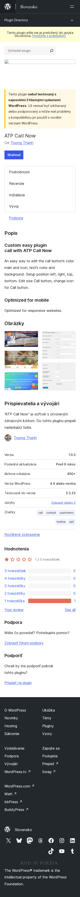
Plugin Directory (16, 20)
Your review (14, 610)
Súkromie (11, 733)
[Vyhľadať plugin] (51, 50)
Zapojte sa (51, 748)
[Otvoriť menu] (73, 6)
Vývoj (13, 206)
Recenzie (16, 183)
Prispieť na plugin (18, 683)
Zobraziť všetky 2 (63, 502)
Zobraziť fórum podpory (24, 643)
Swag (49, 772)
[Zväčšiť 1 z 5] (32, 337)
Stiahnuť (13, 155)
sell (71, 521)
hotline (61, 521)
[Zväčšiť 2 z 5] (32, 356)
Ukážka (48, 710)
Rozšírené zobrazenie (22, 534)
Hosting (10, 726)
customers (67, 512)
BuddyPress (16, 809)
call (40, 512)
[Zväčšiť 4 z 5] (69, 337)
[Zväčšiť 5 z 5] (69, 368)
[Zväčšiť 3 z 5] (32, 378)
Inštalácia (17, 195)
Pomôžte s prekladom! (49, 36)
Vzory (47, 733)
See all (70, 610)
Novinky (11, 718)
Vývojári (11, 764)
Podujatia (50, 756)
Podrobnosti (19, 172)
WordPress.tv (17, 772)
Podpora (16, 218)
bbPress (13, 802)
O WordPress (15, 710)
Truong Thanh (21, 143)
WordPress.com (19, 786)
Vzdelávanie (14, 748)
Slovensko (23, 830)
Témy (46, 718)
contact (51, 512)
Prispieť (50, 764)
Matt (10, 794)
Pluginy (48, 726)
